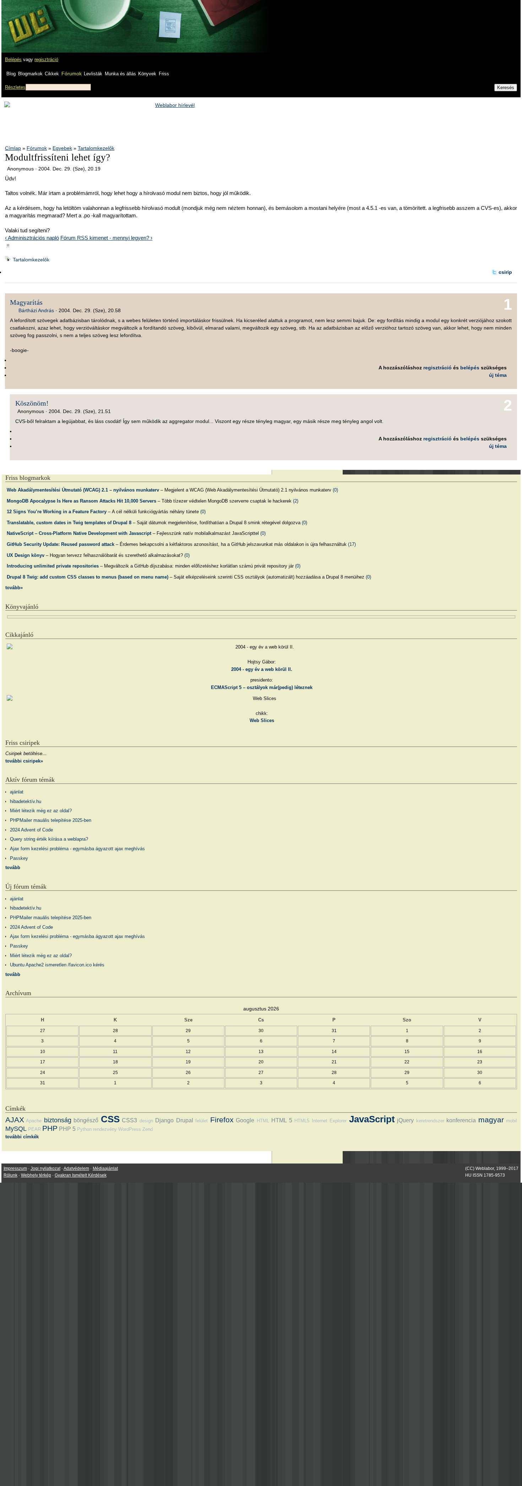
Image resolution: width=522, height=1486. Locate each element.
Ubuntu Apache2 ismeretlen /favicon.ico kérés (57, 964)
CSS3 (129, 1120)
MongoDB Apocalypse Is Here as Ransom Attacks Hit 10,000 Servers (81, 501)
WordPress (129, 1129)
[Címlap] (29, 19)
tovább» (14, 587)
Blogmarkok (30, 73)
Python (84, 1129)
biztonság (57, 1120)
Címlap (13, 148)
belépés (469, 367)
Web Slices (262, 720)
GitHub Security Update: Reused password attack (60, 544)
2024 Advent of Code (31, 830)
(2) (295, 501)
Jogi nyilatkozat (45, 1168)
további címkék (22, 1136)
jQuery (405, 1120)
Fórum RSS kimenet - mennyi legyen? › (106, 238)
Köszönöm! (32, 403)
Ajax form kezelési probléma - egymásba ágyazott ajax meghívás (77, 848)
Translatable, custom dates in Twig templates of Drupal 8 (69, 522)
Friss (164, 73)
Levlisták (93, 73)
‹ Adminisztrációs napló (32, 238)
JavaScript (372, 1119)
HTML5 (301, 1120)
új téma (498, 375)
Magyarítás (26, 302)
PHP (50, 1128)
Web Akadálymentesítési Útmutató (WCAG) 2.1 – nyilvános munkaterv (83, 490)
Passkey (19, 858)
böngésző (86, 1120)
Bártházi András (36, 310)
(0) (335, 490)
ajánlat (16, 791)
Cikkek (52, 73)
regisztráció (46, 59)
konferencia (461, 1120)
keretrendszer (430, 1120)
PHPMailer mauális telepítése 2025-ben (50, 820)
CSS (110, 1119)
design (146, 1120)
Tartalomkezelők (96, 148)
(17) (352, 544)
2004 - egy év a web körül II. (261, 669)
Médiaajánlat (105, 1168)
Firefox (222, 1120)
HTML (263, 1120)
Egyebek (62, 148)
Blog (11, 73)
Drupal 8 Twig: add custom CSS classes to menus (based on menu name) (87, 577)
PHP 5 (67, 1129)
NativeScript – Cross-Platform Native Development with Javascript (79, 533)
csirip (505, 272)
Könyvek (147, 73)
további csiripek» (24, 761)
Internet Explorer (329, 1120)
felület (201, 1120)
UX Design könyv (25, 555)
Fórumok (71, 73)
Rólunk (10, 1175)
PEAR (34, 1129)
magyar (491, 1120)
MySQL (16, 1128)
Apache (34, 1120)
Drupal (184, 1120)
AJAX (14, 1120)
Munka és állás (120, 73)
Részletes (15, 87)
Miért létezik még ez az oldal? (41, 810)
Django (164, 1120)
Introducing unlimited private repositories (53, 566)
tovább (12, 867)
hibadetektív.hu (25, 801)
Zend (147, 1129)
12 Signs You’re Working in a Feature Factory (57, 511)
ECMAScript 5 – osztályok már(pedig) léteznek (261, 687)
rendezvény (105, 1129)
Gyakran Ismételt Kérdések (81, 1175)
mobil (511, 1120)
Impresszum (15, 1168)
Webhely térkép (36, 1175)
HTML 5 (281, 1120)
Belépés (13, 59)
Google (245, 1120)
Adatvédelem (76, 1168)
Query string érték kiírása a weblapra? (49, 839)
